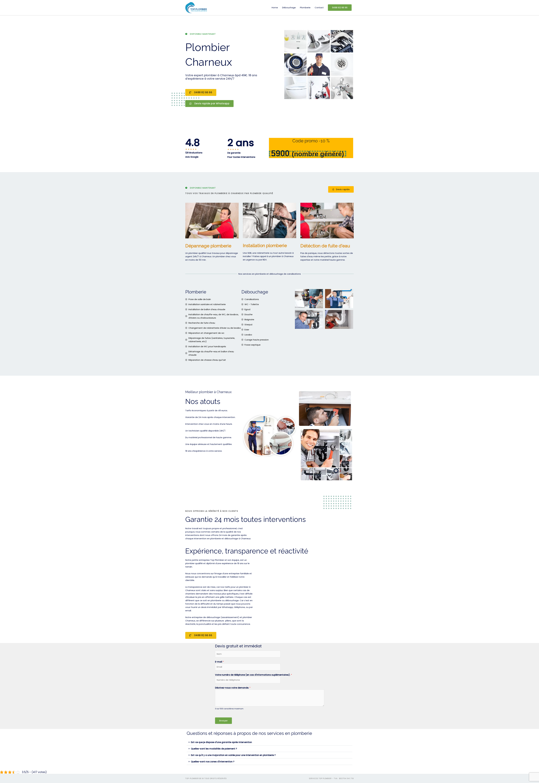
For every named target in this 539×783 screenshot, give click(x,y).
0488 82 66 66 (340, 7)
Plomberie (305, 7)
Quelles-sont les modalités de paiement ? (214, 748)
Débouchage (289, 7)
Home (275, 7)
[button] (269, 742)
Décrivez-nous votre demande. (232, 687)
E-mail (219, 661)
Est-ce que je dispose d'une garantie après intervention (221, 742)
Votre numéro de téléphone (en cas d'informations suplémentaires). (253, 674)
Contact (319, 7)
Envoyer (223, 720)
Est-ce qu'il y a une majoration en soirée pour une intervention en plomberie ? (233, 755)
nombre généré (318, 154)
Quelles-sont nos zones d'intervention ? (212, 761)
